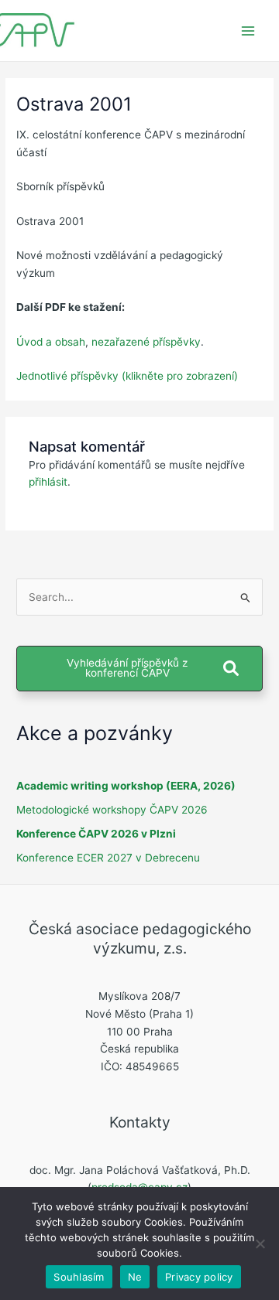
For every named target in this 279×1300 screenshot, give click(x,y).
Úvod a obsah (50, 342)
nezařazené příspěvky (146, 342)
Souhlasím (78, 1277)
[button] (139, 668)
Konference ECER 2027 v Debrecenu (108, 857)
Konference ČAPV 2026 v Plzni (96, 833)
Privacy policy (199, 1277)
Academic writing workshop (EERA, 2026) (126, 786)
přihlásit (48, 482)
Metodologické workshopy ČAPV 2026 (112, 810)
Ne (135, 1277)
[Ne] (259, 1243)
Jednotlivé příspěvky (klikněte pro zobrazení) (127, 376)
